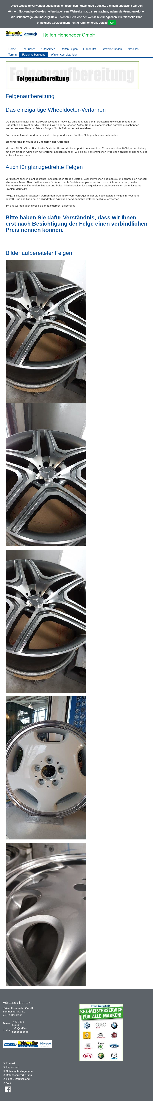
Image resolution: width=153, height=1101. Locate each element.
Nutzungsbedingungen (19, 1070)
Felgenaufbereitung (33, 54)
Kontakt (10, 1063)
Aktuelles (133, 49)
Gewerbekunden (112, 49)
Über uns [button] (27, 49)
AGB (8, 1082)
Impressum (12, 1067)
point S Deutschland (18, 1078)
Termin (12, 54)
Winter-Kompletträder (64, 54)
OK (112, 22)
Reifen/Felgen (69, 49)
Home (12, 49)
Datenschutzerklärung (19, 1074)
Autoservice (48, 49)
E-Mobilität (89, 49)
